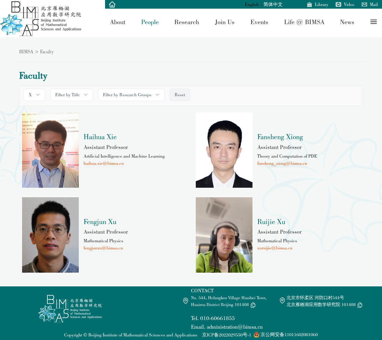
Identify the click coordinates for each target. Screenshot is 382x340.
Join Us (225, 22)
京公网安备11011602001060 (289, 334)
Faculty (47, 52)
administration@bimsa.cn (235, 326)
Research (186, 22)
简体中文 (273, 4)
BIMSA (26, 52)
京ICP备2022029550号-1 (226, 335)
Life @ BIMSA (304, 22)
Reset (180, 94)
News (347, 22)
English (252, 4)
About (117, 22)
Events (259, 22)
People (150, 22)
